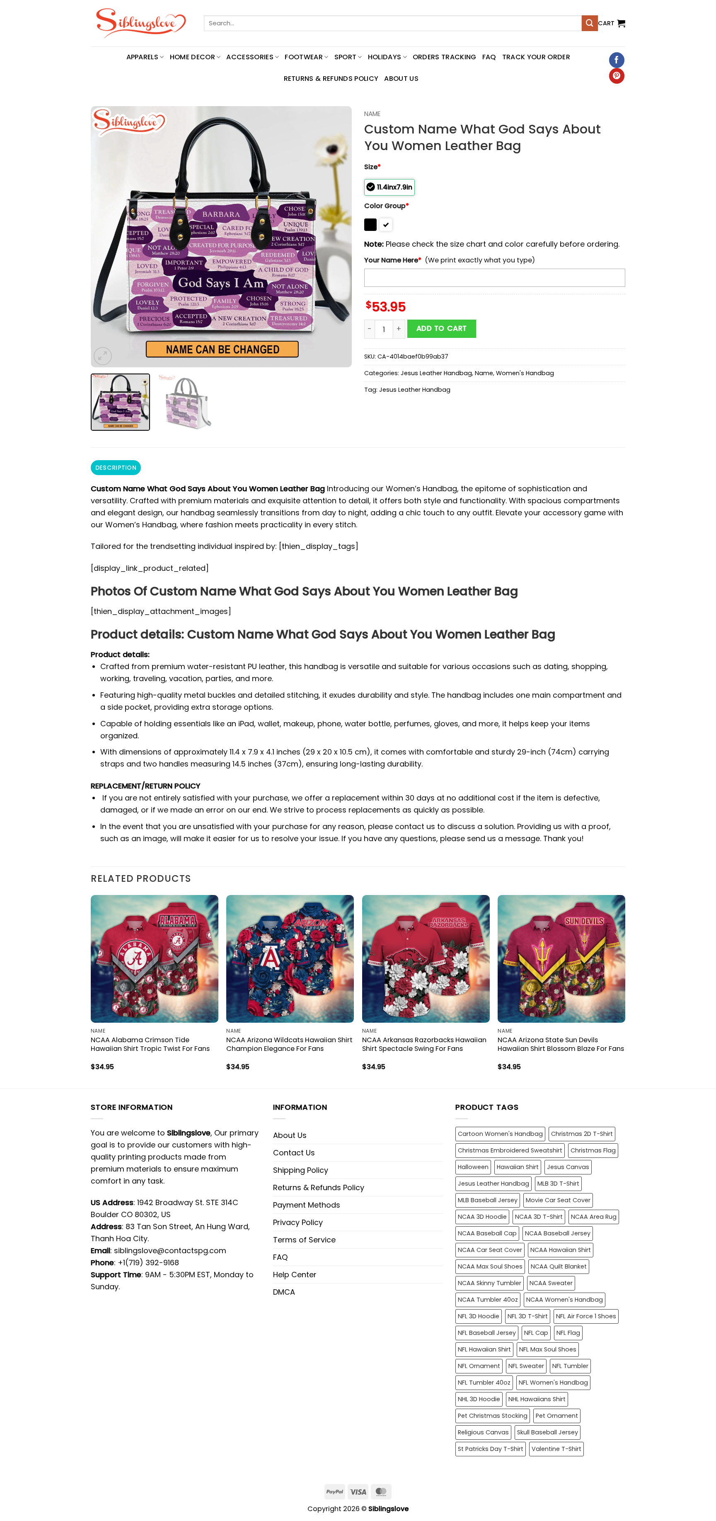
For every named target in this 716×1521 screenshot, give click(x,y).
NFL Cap (536, 1333)
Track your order (536, 57)
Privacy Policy (298, 1222)
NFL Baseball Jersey (487, 1333)
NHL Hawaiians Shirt (537, 1399)
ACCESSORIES (249, 57)
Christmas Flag (593, 1150)
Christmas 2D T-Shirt (582, 1134)
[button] (611, 23)
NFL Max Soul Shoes (547, 1349)
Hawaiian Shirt (518, 1167)
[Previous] (106, 237)
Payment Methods (306, 1205)
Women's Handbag (525, 373)
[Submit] (589, 23)
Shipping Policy (300, 1170)
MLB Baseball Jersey (488, 1200)
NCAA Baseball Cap (487, 1233)
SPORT (345, 57)
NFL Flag (568, 1333)
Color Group (386, 206)
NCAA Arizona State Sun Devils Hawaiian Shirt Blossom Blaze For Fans (561, 1044)
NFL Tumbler (570, 1366)
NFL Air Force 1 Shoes (586, 1316)
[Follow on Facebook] (616, 60)
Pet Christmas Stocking (492, 1416)
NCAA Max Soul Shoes (490, 1266)
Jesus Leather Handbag (436, 373)
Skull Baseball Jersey (547, 1432)
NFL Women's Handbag (553, 1382)
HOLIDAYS (385, 57)
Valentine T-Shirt (556, 1449)
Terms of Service (304, 1240)
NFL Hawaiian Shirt (484, 1349)
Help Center (295, 1274)
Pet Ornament (557, 1416)
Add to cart (441, 328)
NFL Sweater (526, 1366)
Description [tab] (115, 467)
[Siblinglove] (141, 23)
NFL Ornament (479, 1366)
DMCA (284, 1292)
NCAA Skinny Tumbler (489, 1283)
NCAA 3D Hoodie (482, 1217)
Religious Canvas (483, 1432)
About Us (401, 78)
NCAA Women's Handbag (564, 1299)
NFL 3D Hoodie (478, 1316)
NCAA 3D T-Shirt (539, 1217)
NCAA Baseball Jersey (557, 1233)
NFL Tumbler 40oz (484, 1382)
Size (372, 167)
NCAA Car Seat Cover (490, 1250)
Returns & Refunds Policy (331, 78)
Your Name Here (392, 260)
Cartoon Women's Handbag (500, 1134)
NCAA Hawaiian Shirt (560, 1250)
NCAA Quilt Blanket (559, 1266)
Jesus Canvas (568, 1167)
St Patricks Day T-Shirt (490, 1449)
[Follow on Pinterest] (616, 76)
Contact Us (294, 1152)
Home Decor (192, 57)
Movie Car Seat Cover (558, 1200)
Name (372, 113)
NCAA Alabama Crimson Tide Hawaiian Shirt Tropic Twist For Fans (150, 1044)
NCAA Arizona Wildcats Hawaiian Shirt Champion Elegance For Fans (289, 1044)
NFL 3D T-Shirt (528, 1316)
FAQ (489, 57)
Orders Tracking (445, 57)
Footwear (304, 57)
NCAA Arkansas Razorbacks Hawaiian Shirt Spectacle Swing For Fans (424, 1044)
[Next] (336, 237)
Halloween (473, 1167)
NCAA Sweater (551, 1283)
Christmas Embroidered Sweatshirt (510, 1150)
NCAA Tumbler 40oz (488, 1299)
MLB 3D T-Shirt (558, 1183)
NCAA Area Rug (594, 1217)
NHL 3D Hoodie (479, 1399)
